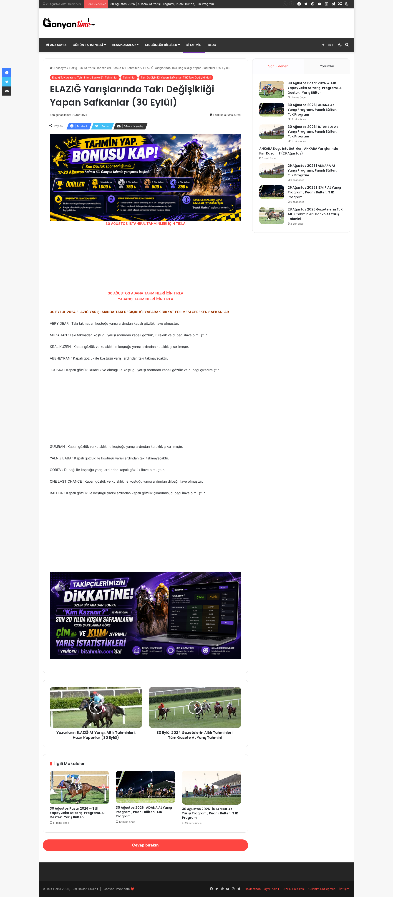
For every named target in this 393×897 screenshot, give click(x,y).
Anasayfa (59, 68)
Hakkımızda (253, 889)
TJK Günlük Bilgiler (160, 45)
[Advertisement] (145, 258)
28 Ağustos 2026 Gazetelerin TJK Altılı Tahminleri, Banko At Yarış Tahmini (315, 214)
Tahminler (129, 77)
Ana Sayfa (57, 45)
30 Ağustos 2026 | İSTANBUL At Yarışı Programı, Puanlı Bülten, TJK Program (210, 813)
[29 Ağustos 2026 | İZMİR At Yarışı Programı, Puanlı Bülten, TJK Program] (271, 192)
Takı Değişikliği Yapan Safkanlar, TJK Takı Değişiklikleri (176, 77)
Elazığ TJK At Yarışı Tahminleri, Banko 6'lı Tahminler (105, 68)
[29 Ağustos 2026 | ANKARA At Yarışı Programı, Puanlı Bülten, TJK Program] (271, 170)
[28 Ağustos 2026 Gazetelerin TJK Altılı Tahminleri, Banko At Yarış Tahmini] (271, 215)
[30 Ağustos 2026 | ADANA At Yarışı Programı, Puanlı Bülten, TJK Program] (145, 787)
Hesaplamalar (124, 45)
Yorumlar (327, 66)
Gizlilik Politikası (293, 889)
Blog (212, 45)
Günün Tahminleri (88, 45)
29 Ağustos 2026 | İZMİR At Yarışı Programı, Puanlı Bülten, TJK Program (314, 192)
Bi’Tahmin (194, 45)
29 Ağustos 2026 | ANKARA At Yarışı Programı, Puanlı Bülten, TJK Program (312, 170)
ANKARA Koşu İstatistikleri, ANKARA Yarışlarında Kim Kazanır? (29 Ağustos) (298, 151)
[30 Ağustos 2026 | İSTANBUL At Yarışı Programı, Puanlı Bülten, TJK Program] (211, 788)
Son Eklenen (278, 66)
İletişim (344, 889)
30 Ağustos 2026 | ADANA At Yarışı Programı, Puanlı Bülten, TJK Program (144, 811)
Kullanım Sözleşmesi (322, 889)
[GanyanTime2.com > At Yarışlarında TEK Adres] (69, 23)
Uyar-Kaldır (271, 889)
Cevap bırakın (145, 845)
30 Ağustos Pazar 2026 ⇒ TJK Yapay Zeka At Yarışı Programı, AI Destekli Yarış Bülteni (77, 812)
